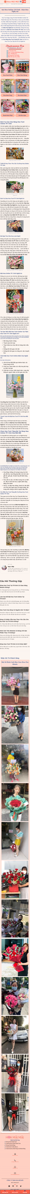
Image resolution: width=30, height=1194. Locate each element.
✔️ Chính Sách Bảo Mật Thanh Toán (13, 1143)
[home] (11, 1)
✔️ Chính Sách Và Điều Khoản (11, 1147)
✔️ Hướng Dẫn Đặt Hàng (10, 1145)
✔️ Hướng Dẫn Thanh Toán (11, 1141)
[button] (20, 1)
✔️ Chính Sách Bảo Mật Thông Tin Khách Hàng (15, 1148)
